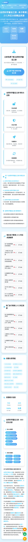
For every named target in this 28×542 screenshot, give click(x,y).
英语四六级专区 (8, 387)
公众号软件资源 (8, 367)
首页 (4, 6)
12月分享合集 (8, 364)
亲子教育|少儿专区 (17, 364)
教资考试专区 (8, 377)
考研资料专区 (19, 384)
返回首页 (6, 2)
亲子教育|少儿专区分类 (12, 6)
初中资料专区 (8, 370)
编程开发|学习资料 (9, 380)
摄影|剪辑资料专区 (17, 374)
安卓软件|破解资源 (17, 370)
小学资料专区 (8, 374)
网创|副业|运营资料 (9, 384)
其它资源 (16, 367)
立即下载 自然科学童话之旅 (14, 72)
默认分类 (16, 387)
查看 (21, 245)
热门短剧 (15, 377)
